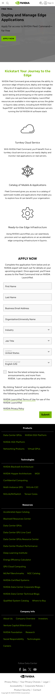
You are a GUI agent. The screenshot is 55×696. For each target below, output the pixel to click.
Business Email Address (17, 308)
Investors (43, 618)
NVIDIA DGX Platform (36, 435)
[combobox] (27, 329)
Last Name (10, 297)
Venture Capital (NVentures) (17, 625)
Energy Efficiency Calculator (17, 559)
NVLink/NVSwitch (12, 494)
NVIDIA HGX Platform (14, 442)
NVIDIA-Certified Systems (16, 580)
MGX (37, 473)
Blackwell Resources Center (17, 518)
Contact (37, 690)
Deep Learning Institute (15, 553)
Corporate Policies (34, 685)
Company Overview (25, 618)
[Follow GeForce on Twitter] (29, 669)
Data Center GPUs (12, 435)
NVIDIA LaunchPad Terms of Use (19, 399)
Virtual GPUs (34, 448)
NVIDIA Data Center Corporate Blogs (21, 587)
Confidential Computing (15, 480)
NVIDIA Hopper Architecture (17, 473)
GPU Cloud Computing (14, 566)
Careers (7, 645)
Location (8, 351)
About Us (8, 618)
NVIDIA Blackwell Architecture (18, 466)
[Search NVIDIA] (7, 2)
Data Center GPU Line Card (17, 532)
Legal (45, 681)
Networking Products (13, 448)
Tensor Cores (30, 494)
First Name (10, 286)
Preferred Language (12, 362)
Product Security (22, 690)
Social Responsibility (13, 639)
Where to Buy (39, 600)
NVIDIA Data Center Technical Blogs (21, 593)
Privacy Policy (11, 681)
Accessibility (16, 685)
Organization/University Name (20, 319)
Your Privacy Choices (30, 681)
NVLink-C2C (32, 487)
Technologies (33, 639)
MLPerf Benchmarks (13, 573)
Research (30, 632)
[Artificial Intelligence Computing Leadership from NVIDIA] (22, 3)
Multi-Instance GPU (13, 487)
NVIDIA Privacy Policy (13, 408)
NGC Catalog (33, 573)
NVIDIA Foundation (12, 632)
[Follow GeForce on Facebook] (20, 669)
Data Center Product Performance (20, 546)
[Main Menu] (3, 3)
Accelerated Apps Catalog (16, 512)
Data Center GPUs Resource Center (21, 539)
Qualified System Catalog (16, 600)
